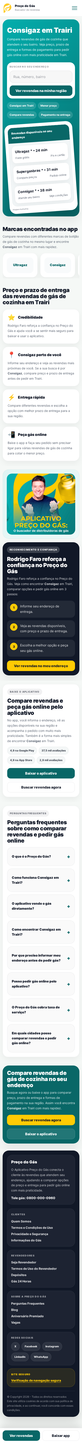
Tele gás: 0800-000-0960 (33, 1198)
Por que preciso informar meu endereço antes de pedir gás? (36, 957)
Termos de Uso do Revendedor (34, 1269)
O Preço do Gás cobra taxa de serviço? (36, 1009)
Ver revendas (21, 1435)
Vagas (15, 1322)
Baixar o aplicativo (41, 773)
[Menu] (74, 8)
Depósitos (18, 1275)
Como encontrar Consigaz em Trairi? (36, 932)
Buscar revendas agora (41, 787)
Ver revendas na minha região (41, 90)
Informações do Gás (26, 1240)
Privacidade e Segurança (29, 1234)
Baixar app (61, 1435)
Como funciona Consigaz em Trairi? (35, 880)
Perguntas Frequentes (27, 1303)
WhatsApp (41, 1357)
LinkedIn (20, 1357)
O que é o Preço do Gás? (31, 856)
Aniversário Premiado (27, 1316)
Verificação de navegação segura (36, 1380)
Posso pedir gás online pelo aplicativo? (34, 983)
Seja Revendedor (23, 1262)
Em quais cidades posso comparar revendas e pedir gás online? (34, 1038)
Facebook (31, 1346)
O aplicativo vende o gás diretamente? (31, 906)
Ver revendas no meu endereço (41, 666)
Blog (14, 1310)
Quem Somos (21, 1221)
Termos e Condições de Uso (32, 1227)
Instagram (52, 1346)
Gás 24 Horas (21, 1281)
